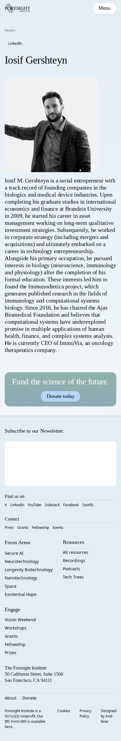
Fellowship (40, 527)
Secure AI (14, 553)
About (10, 698)
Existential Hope (20, 594)
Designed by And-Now (108, 716)
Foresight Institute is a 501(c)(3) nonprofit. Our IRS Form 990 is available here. (25, 718)
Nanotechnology (21, 578)
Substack (52, 504)
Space (10, 586)
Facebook (71, 504)
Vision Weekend (20, 619)
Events (58, 527)
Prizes (10, 652)
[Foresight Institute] (17, 8)
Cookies (63, 710)
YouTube (34, 504)
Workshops (15, 628)
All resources (75, 552)
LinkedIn (15, 43)
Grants (22, 527)
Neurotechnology (22, 561)
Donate (29, 698)
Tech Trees (73, 577)
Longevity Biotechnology (29, 569)
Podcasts (71, 568)
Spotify (87, 504)
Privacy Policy (85, 713)
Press (9, 527)
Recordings (74, 560)
